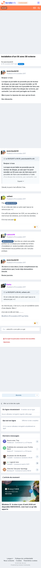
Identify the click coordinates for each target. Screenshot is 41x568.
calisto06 (9, 329)
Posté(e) (16, 73)
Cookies (19, 561)
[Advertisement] (20, 31)
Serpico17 (10, 451)
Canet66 (10, 457)
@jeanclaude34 (11, 203)
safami (10, 196)
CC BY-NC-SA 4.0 (20, 563)
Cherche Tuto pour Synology (17, 468)
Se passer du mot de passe (16, 455)
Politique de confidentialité (24, 558)
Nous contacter (9, 561)
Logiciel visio (14, 462)
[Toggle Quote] (4, 158)
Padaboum (10, 442)
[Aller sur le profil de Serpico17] (4, 448)
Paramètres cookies (30, 561)
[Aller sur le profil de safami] (4, 198)
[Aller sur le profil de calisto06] (4, 236)
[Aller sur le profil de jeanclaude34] (4, 72)
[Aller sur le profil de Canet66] (4, 456)
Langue (9, 558)
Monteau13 (10, 471)
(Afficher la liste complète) (30, 420)
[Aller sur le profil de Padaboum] (4, 441)
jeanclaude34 (8, 62)
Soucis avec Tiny (13, 440)
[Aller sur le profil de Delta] (4, 286)
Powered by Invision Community (20, 565)
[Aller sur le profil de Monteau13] (4, 469)
